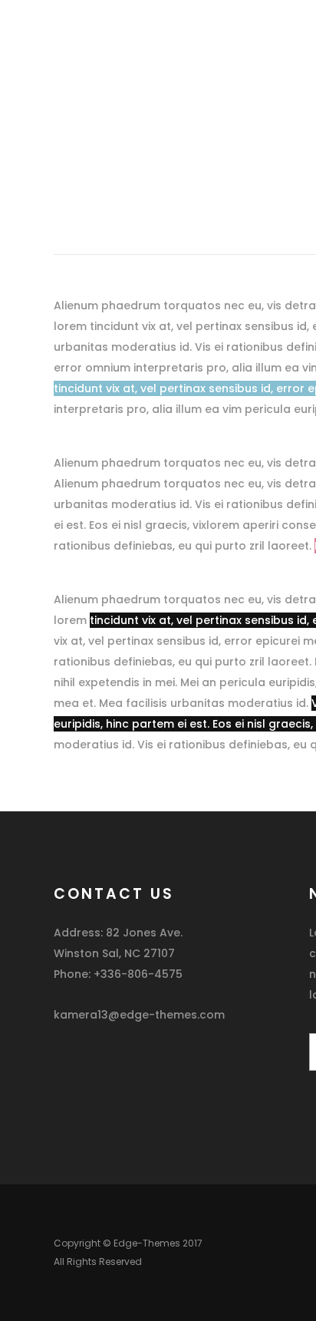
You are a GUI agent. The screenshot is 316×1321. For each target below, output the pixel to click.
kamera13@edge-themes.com (139, 1014)
